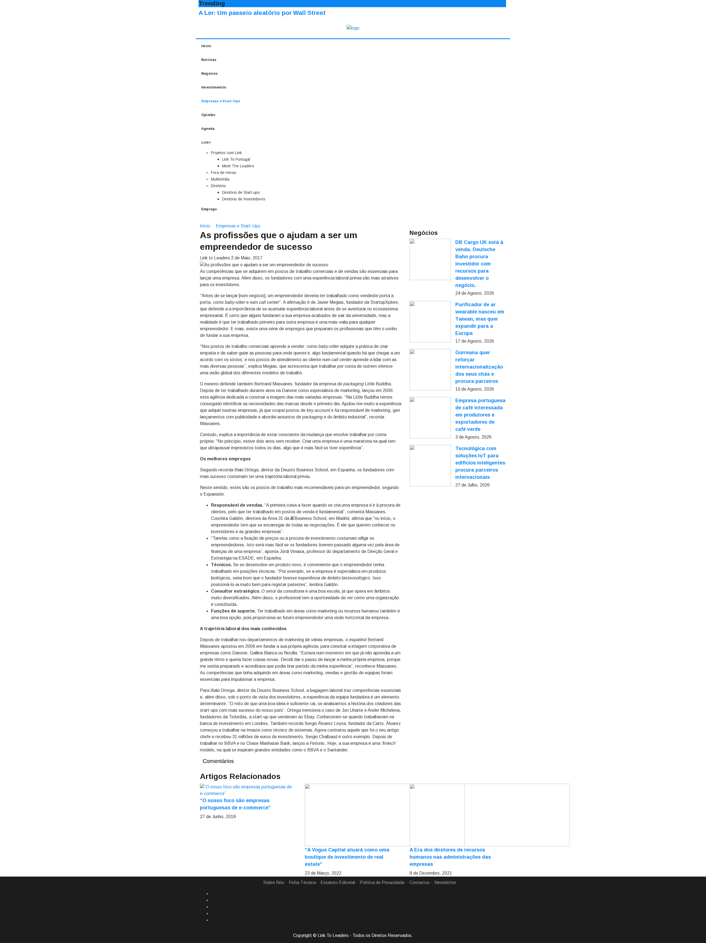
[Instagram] (213, 913)
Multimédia (220, 179)
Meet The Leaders (238, 166)
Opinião (208, 115)
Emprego (209, 209)
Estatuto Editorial (337, 882)
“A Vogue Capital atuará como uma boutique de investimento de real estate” (347, 857)
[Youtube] (213, 920)
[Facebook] (213, 893)
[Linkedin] (213, 900)
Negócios (209, 74)
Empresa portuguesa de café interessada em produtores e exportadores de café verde (480, 415)
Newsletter (445, 882)
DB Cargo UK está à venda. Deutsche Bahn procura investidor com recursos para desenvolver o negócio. (479, 264)
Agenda (208, 129)
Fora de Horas (223, 172)
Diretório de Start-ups (241, 192)
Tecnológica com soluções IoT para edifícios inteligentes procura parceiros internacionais (480, 463)
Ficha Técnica (302, 882)
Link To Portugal (236, 159)
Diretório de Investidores (243, 199)
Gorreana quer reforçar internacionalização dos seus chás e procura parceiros (479, 367)
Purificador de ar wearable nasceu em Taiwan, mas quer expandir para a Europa (479, 319)
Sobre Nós (273, 882)
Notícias (208, 60)
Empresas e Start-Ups (220, 101)
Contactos (419, 882)
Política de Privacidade (382, 882)
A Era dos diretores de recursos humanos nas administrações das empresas (450, 857)
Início (206, 46)
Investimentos (213, 87)
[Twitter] (213, 907)
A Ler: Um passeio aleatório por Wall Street (262, 12)
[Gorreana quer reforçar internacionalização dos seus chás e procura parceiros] (430, 369)
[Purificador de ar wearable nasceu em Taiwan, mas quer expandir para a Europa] (430, 321)
